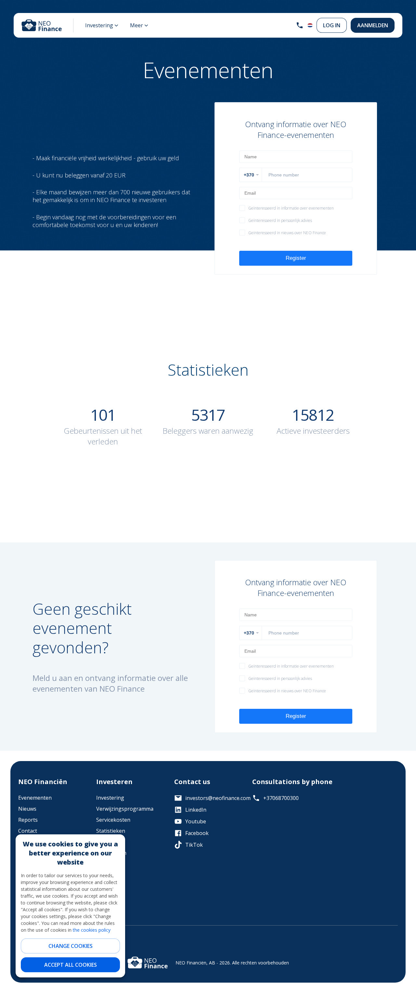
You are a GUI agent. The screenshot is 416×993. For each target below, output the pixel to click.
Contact (27, 830)
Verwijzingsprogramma (124, 808)
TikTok (194, 844)
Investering (110, 797)
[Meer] (139, 25)
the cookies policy (91, 930)
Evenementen (35, 797)
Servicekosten (113, 819)
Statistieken (110, 830)
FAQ (101, 841)
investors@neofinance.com (213, 798)
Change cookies (70, 946)
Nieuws (27, 808)
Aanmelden (372, 25)
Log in (331, 25)
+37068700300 (281, 798)
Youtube (195, 821)
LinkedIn (195, 809)
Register (296, 258)
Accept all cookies (70, 964)
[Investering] (101, 25)
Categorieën (111, 852)
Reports (28, 819)
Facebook (197, 833)
